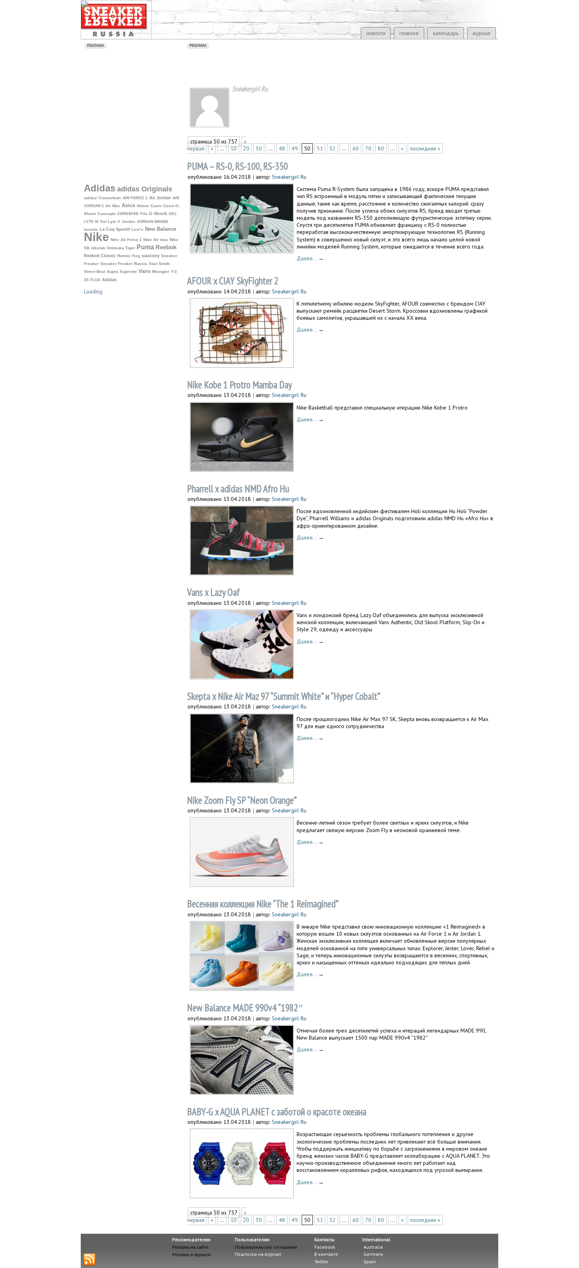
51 (320, 148)
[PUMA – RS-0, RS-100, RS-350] (242, 251)
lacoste (91, 229)
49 (294, 148)
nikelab (98, 248)
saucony (151, 255)
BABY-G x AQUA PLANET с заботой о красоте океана (276, 1111)
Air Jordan (160, 197)
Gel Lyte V (110, 221)
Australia (372, 1247)
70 (368, 148)
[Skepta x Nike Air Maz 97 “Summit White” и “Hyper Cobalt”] (242, 781)
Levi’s (137, 229)
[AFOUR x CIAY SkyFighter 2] (242, 365)
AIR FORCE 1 (135, 198)
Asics (128, 205)
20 (246, 148)
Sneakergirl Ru (289, 176)
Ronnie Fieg (128, 256)
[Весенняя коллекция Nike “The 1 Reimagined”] (242, 988)
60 (356, 148)
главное (409, 33)
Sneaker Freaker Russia (123, 263)
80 (381, 148)
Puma (145, 246)
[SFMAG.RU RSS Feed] (89, 1259)
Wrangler (160, 271)
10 (233, 148)
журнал (481, 33)
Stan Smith (159, 263)
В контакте (326, 1254)
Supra (112, 271)
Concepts (107, 213)
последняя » (425, 148)
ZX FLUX (92, 280)
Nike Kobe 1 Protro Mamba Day (239, 384)
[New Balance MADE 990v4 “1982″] (242, 1092)
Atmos (143, 206)
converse (128, 213)
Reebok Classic (100, 255)
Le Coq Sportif (115, 229)
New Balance (160, 229)
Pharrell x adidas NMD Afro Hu (238, 488)
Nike (96, 236)
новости (375, 33)
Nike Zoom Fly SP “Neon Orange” (242, 800)
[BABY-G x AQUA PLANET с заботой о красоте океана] (242, 1196)
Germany (372, 1254)
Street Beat (94, 271)
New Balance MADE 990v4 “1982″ (245, 1007)
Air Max (113, 206)
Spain (369, 1261)
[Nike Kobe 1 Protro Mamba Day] (242, 469)
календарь (445, 33)
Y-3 (174, 271)
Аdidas (109, 279)
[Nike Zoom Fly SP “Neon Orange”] (242, 884)
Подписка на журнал (258, 1254)
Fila (143, 213)
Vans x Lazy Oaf (213, 592)
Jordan (128, 221)
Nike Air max (155, 239)
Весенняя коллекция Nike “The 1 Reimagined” (263, 903)
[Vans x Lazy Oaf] (242, 677)
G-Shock (158, 213)
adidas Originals (144, 189)
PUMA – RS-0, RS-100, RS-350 (237, 166)
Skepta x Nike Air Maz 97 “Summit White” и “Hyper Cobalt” (283, 696)
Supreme (128, 271)
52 (332, 148)
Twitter (321, 1261)
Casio (155, 206)
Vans (144, 271)
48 (282, 148)
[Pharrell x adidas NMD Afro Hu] (242, 573)
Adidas (99, 188)
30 (259, 148)
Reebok (166, 247)
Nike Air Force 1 (126, 239)
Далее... (310, 258)
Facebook (324, 1247)
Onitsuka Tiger (121, 248)
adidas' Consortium (102, 198)
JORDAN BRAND (152, 221)
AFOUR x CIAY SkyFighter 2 (232, 280)
